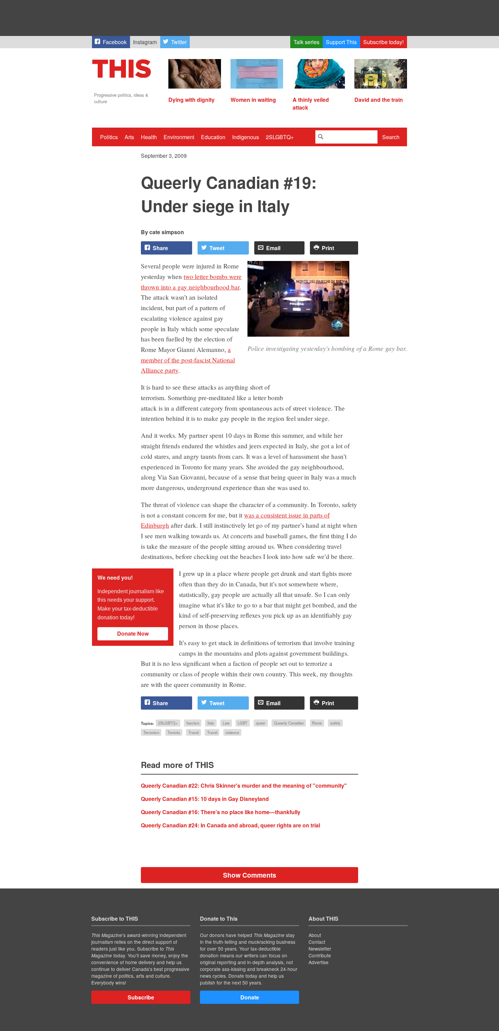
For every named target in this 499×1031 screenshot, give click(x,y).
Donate (249, 997)
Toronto (173, 732)
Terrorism (151, 732)
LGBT (242, 723)
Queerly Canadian (289, 723)
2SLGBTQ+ (280, 137)
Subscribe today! (383, 42)
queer (260, 723)
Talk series (306, 42)
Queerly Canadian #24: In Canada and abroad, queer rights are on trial (230, 825)
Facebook (115, 42)
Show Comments (249, 875)
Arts (129, 137)
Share (160, 248)
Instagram (145, 42)
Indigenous (245, 137)
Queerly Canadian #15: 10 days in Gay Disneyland (205, 799)
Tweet (216, 248)
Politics (109, 137)
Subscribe (141, 997)
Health (149, 137)
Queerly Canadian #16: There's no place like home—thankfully (220, 812)
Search (391, 137)
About (315, 935)
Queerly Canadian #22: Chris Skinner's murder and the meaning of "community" (244, 785)
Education (213, 137)
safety (335, 723)
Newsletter (320, 948)
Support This (341, 42)
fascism (192, 723)
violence (232, 732)
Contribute (320, 955)
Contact (317, 941)
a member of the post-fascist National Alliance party (188, 359)
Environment (179, 137)
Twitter (179, 42)
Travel (193, 732)
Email (273, 248)
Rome (317, 723)
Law (226, 723)
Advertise (319, 962)
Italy (210, 723)
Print (328, 248)
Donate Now (133, 633)
